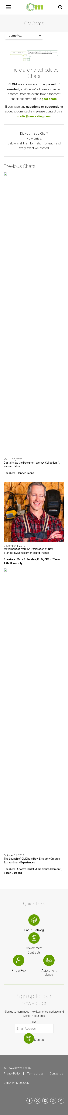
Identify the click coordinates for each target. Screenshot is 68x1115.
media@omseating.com (34, 116)
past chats (49, 99)
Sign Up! (28, 1038)
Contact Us (56, 1073)
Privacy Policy (12, 1073)
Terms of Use (35, 1073)
